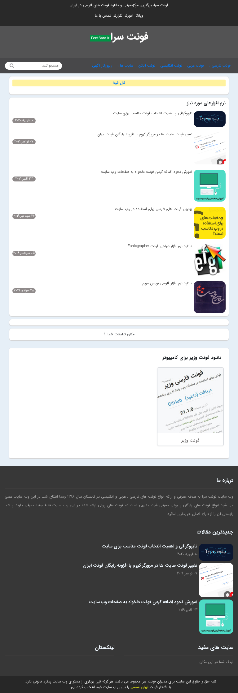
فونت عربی (195, 65)
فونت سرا (129, 37)
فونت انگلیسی (171, 65)
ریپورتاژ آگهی (102, 65)
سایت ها (127, 65)
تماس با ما (103, 16)
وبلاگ (139, 16)
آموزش (129, 16)
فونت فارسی (221, 65)
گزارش (118, 16)
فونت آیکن (147, 65)
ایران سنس (139, 687)
